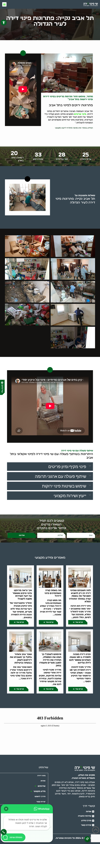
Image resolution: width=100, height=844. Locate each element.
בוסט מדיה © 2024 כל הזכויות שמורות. (75, 838)
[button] (4, 22)
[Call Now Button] (4, 832)
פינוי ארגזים (80, 114)
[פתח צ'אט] (87, 839)
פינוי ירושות (86, 99)
